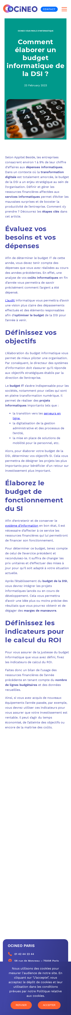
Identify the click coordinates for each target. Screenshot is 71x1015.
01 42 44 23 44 (24, 953)
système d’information (21, 525)
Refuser (21, 1005)
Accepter (49, 1005)
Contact (49, 9)
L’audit (10, 300)
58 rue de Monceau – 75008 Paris (36, 960)
